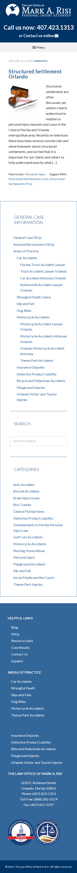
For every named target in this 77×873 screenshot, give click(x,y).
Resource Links (22, 641)
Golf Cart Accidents (28, 537)
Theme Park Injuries (28, 584)
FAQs (15, 634)
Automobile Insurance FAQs (34, 244)
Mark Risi (38, 11)
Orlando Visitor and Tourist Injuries (36, 762)
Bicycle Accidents (26, 491)
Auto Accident (23, 484)
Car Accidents (27, 258)
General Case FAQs (27, 237)
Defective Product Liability (36, 374)
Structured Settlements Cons (29, 179)
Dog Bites (24, 310)
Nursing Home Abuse (29, 551)
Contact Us (19, 654)
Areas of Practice (26, 251)
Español (17, 661)
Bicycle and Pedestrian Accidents (41, 381)
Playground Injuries (31, 387)
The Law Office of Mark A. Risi (32, 866)
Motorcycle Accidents (33, 317)
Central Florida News (28, 511)
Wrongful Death (23, 688)
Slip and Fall (25, 304)
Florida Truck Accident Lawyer (42, 265)
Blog (14, 627)
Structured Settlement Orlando (35, 74)
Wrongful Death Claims (34, 297)
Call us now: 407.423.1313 (39, 27)
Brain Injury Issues (26, 498)
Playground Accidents (29, 564)
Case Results (20, 647)
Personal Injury (35, 174)
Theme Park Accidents (36, 360)
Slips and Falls (21, 695)
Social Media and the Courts (33, 577)
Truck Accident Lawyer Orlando (43, 271)
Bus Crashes (22, 505)
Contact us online (39, 35)
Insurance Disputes (30, 367)
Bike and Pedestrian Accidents (33, 749)
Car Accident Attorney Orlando (43, 278)
